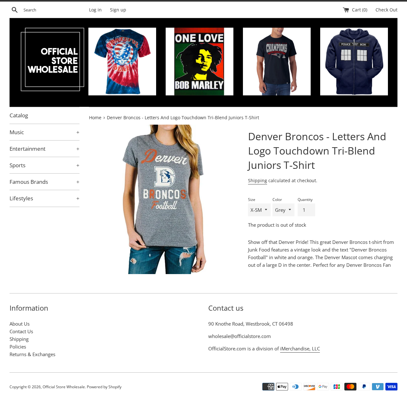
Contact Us (21, 331)
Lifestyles (44, 198)
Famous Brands (44, 181)
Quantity (305, 199)
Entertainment (44, 148)
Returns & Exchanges (32, 354)
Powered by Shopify (104, 387)
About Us (20, 324)
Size (251, 199)
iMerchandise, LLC (300, 348)
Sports (44, 165)
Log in (95, 10)
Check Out (386, 10)
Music (44, 132)
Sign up (118, 10)
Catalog (19, 115)
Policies (18, 346)
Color (277, 199)
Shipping (257, 180)
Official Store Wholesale (64, 387)
